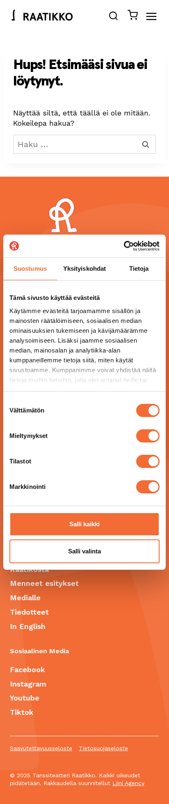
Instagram (28, 684)
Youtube (24, 697)
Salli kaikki (84, 524)
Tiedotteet (29, 612)
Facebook (27, 669)
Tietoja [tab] (139, 268)
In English (28, 626)
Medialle (25, 597)
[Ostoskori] (130, 16)
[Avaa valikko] (155, 16)
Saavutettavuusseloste (41, 748)
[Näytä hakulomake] (113, 17)
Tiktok (22, 712)
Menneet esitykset (44, 583)
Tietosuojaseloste (103, 748)
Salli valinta (84, 551)
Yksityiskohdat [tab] (84, 268)
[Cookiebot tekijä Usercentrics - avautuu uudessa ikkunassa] (124, 246)
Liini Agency (128, 783)
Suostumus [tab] (30, 268)
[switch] (148, 435)
